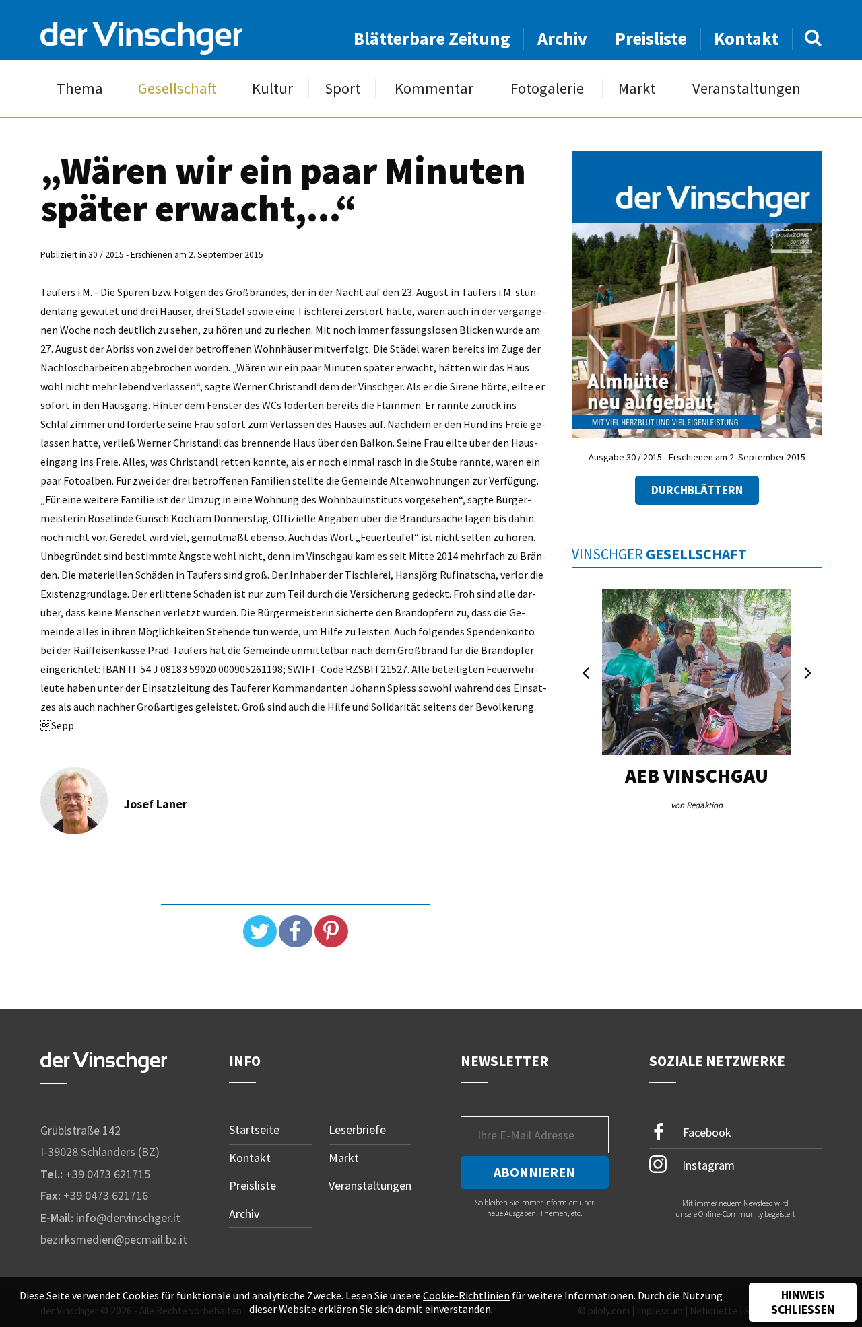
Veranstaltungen (746, 88)
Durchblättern (697, 489)
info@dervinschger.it (128, 1217)
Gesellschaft (177, 88)
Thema (80, 88)
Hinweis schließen (802, 1302)
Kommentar (434, 88)
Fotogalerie (547, 88)
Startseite (254, 1129)
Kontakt (746, 39)
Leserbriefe (357, 1129)
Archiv (562, 39)
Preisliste (651, 39)
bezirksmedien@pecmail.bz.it (113, 1239)
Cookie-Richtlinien (466, 1295)
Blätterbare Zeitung (432, 39)
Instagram (707, 1164)
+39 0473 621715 (107, 1174)
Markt (636, 88)
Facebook (705, 1132)
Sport (342, 88)
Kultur (272, 88)
